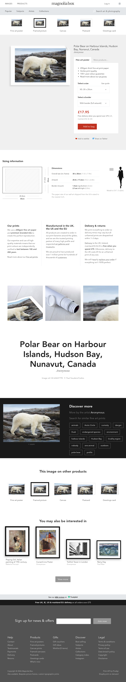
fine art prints (32, 257)
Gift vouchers (58, 641)
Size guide (105, 83)
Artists (31, 11)
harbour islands (78, 439)
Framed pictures (37, 645)
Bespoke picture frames (28, 674)
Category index (82, 655)
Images (8, 3)
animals (74, 425)
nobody (74, 445)
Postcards (34, 655)
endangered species (91, 432)
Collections (44, 11)
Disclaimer (103, 658)
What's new (35, 662)
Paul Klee (100, 564)
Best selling (81, 641)
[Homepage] (63, 4)
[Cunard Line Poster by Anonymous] (48, 542)
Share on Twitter (101, 139)
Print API (106, 671)
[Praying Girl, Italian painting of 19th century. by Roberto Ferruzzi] (17, 541)
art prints (103, 76)
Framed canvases (37, 651)
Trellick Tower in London (77, 562)
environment (112, 432)
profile (89, 452)
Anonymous (79, 52)
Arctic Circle (90, 425)
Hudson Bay (96, 439)
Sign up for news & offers (34, 621)
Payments (12, 651)
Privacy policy (104, 645)
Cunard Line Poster (44, 562)
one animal (89, 445)
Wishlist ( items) (60, 648)
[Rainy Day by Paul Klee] (109, 549)
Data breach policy (106, 651)
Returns (11, 658)
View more (63, 579)
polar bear (75, 452)
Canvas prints (36, 648)
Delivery (88, 243)
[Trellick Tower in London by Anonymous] (78, 549)
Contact (11, 641)
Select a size (94, 83)
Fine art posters (37, 641)
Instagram (80, 658)
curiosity (105, 425)
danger (118, 425)
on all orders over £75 (63, 602)
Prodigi (115, 671)
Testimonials (13, 648)
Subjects (20, 11)
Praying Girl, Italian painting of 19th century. (16, 560)
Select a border (84, 97)
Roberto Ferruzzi (12, 564)
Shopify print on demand (108, 674)
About (10, 645)
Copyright (102, 655)
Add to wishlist (83, 139)
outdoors (104, 445)
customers (62, 257)
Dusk (73, 432)
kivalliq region (114, 439)
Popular (8, 11)
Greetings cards (37, 658)
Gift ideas (57, 645)
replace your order (107, 259)
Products (22, 3)
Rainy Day (101, 562)
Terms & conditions (106, 641)
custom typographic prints (48, 674)
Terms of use (103, 648)
